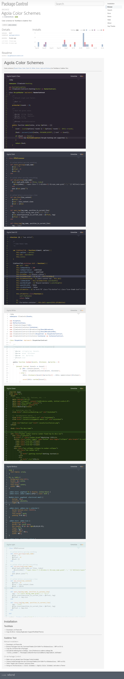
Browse (109, 7)
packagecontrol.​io (14, 35)
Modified (4, 38)
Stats (109, 20)
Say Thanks (111, 26)
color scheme (12, 25)
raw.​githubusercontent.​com (15, 55)
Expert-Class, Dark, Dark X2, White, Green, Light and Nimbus (32, 68)
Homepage (5, 35)
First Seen (5, 43)
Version (4, 33)
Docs (109, 13)
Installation (110, 3)
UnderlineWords (9, 17)
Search (109, 10)
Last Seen (5, 41)
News (109, 16)
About (109, 23)
